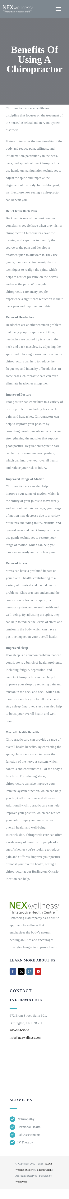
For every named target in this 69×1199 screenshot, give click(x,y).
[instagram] (29, 971)
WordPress (21, 1181)
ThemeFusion (44, 1169)
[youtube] (38, 971)
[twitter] (21, 971)
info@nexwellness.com (25, 1037)
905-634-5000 (19, 1030)
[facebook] (13, 971)
